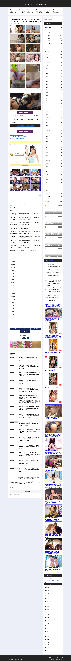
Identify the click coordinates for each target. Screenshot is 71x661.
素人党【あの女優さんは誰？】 (18, 204)
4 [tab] (27, 15)
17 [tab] (47, 15)
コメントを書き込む (25, 491)
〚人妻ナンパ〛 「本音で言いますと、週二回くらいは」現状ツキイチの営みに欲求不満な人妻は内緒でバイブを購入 (25, 246)
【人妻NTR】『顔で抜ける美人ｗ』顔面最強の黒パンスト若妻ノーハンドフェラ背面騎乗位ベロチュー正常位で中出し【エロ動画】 (53, 283)
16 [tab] (46, 15)
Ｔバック (18, 250)
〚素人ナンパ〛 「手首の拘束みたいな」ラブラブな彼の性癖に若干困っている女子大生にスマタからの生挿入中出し (25, 228)
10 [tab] (37, 15)
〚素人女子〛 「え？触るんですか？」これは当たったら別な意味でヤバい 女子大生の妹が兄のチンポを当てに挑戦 (25, 218)
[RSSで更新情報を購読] (28, 338)
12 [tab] (40, 15)
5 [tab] (29, 15)
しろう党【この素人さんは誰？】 (54, 580)
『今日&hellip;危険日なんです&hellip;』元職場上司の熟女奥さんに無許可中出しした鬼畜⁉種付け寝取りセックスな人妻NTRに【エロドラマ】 (53, 267)
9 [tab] (35, 15)
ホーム (47, 657)
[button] (61, 19)
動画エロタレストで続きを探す (25, 126)
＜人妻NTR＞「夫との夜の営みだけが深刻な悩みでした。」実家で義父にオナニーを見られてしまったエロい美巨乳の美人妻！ (53, 275)
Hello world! (13, 207)
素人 (30, 250)
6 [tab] (30, 15)
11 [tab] (38, 15)
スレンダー (26, 250)
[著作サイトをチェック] (23, 338)
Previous (8, 11)
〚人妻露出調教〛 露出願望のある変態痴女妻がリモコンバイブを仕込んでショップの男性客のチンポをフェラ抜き (25, 214)
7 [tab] (32, 15)
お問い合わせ (51, 657)
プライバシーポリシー (58, 657)
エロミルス (38, 195)
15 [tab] (44, 15)
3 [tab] (26, 15)
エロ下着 (22, 250)
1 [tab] (23, 15)
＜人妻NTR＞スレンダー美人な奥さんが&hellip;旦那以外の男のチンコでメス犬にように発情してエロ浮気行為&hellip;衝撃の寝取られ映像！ (53, 290)
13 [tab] (41, 15)
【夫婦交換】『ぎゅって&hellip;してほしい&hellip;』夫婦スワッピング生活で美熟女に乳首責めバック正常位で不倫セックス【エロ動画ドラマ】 (53, 298)
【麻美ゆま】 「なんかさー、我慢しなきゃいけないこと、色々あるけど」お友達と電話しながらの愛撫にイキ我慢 (25, 223)
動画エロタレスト (53, 260)
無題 (11, 210)
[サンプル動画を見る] (60, 316)
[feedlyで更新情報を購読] (25, 338)
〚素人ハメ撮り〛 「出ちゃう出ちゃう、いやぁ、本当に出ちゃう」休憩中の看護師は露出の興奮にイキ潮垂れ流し (25, 232)
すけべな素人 (13, 250)
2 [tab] (24, 15)
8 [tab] (33, 15)
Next (62, 11)
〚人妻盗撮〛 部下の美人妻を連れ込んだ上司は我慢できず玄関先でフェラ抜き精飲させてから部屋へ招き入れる (25, 237)
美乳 (33, 250)
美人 (36, 250)
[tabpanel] (14, 11)
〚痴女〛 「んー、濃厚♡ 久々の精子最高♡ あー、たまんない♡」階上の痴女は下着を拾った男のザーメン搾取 (25, 241)
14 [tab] (43, 15)
